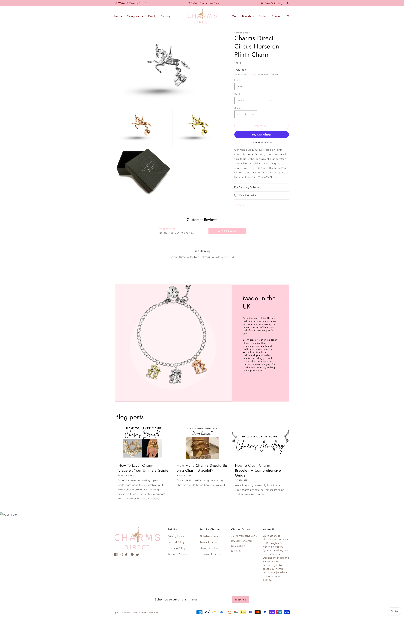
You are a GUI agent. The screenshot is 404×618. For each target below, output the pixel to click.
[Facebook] (116, 554)
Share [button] (241, 205)
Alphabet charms (209, 536)
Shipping (252, 74)
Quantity (238, 108)
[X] (137, 554)
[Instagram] (121, 554)
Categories (134, 16)
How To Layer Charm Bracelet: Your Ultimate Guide (143, 468)
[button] (261, 187)
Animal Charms (208, 542)
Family (152, 16)
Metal (237, 80)
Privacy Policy (176, 536)
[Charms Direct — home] (202, 16)
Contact (277, 16)
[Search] (288, 16)
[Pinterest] (132, 554)
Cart (235, 16)
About (263, 16)
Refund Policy (176, 542)
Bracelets (248, 16)
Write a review (227, 230)
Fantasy (165, 16)
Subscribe (240, 599)
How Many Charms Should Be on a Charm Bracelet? (202, 468)
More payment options (261, 142)
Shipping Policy (176, 548)
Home (118, 16)
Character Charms (210, 548)
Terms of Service (178, 554)
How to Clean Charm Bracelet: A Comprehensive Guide (258, 470)
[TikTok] (126, 554)
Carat (237, 94)
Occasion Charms (209, 554)
